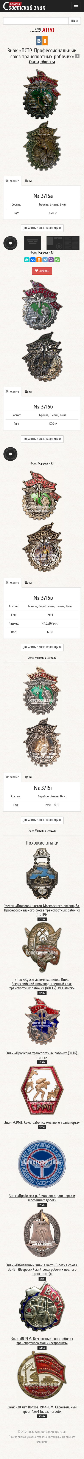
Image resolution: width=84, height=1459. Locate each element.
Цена (28, 181)
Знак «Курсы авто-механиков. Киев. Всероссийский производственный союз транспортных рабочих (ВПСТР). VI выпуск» (42, 983)
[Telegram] (45, 259)
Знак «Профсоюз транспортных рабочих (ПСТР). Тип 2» (42, 1055)
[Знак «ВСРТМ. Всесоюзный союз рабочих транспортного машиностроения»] (42, 1306)
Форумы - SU (45, 252)
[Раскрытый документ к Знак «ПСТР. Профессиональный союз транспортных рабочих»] (63, 243)
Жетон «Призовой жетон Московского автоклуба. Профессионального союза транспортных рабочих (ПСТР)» (42, 910)
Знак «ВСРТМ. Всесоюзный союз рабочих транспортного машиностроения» (42, 1341)
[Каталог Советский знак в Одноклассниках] (45, 40)
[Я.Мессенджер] (27, 259)
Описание (12, 181)
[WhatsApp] (57, 259)
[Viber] (51, 259)
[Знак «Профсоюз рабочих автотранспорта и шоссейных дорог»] (42, 1164)
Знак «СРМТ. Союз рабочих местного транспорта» (42, 1122)
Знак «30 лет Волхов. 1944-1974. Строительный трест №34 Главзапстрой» (42, 1409)
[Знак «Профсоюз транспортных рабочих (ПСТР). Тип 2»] (42, 1021)
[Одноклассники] (39, 259)
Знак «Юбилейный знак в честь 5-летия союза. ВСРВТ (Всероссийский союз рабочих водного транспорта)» (42, 1269)
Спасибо (43, 271)
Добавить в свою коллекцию (42, 228)
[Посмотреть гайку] (10, 243)
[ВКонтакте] (33, 259)
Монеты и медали (45, 658)
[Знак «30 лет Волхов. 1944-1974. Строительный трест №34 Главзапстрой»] (42, 1375)
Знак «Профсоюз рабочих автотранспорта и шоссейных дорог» (42, 1198)
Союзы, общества (42, 62)
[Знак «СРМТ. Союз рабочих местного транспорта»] (42, 1090)
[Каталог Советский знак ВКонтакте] (39, 40)
